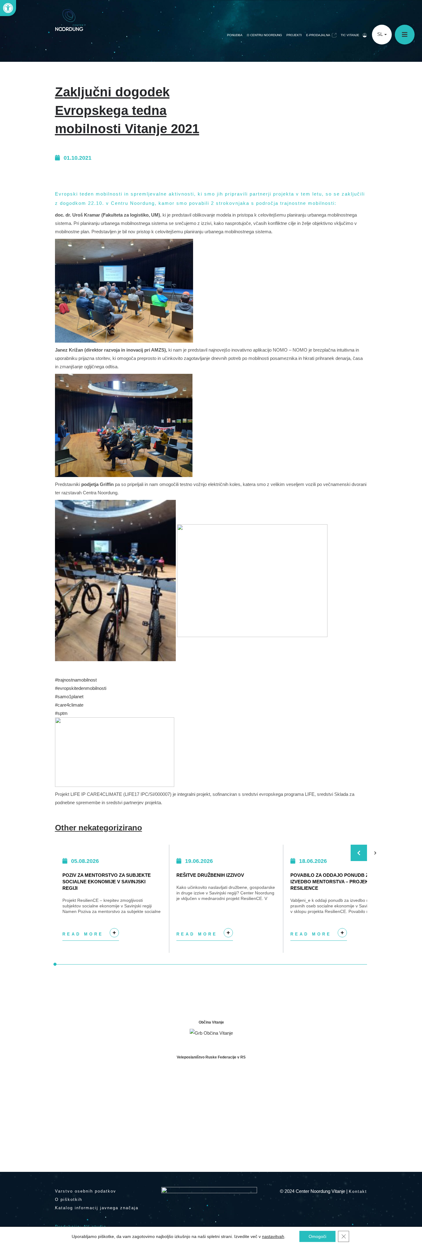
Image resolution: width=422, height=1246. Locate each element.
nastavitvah (273, 1236)
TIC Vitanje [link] (350, 35)
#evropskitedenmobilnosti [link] (80, 688)
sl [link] (380, 34)
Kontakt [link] (358, 1191)
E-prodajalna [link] (318, 35)
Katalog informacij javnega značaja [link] (96, 1208)
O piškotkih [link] (68, 1199)
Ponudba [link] (235, 35)
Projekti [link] (294, 35)
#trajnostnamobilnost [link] (76, 679)
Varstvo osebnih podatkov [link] (85, 1191)
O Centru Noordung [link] (264, 35)
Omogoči (317, 1236)
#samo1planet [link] (69, 696)
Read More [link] (89, 936)
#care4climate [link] (69, 704)
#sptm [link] (61, 713)
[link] (8, 8)
